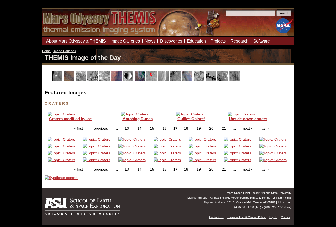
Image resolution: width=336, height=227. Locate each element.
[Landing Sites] (152, 80)
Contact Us (216, 217)
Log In (273, 217)
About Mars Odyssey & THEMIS (76, 41)
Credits (285, 217)
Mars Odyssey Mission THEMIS (57, 6)
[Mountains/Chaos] (188, 80)
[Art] (58, 80)
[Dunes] (140, 80)
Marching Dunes (137, 119)
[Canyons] (81, 80)
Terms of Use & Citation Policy (246, 217)
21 (224, 128)
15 (152, 128)
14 (139, 128)
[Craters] (129, 80)
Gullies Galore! (191, 119)
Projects (218, 41)
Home (46, 51)
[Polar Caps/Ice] (200, 80)
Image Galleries (64, 51)
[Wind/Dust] (235, 80)
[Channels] (93, 80)
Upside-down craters (248, 119)
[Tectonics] (211, 80)
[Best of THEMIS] (70, 80)
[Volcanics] (223, 80)
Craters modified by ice (70, 119)
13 (127, 128)
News (150, 41)
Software (261, 41)
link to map (284, 202)
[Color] (117, 80)
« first (78, 128)
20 (211, 128)
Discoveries (171, 41)
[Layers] (164, 80)
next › (247, 128)
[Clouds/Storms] (105, 80)
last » (265, 128)
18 (186, 128)
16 (164, 128)
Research (239, 41)
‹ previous (99, 128)
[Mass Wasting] (176, 80)
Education (196, 41)
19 (199, 128)
